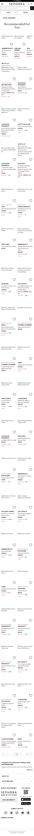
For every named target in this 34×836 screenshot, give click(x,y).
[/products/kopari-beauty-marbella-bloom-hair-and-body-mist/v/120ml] (8, 615)
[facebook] (6, 814)
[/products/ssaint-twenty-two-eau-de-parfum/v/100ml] (25, 353)
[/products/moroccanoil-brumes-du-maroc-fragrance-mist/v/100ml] (8, 389)
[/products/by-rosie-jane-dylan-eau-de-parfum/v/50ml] (25, 540)
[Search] (32, 8)
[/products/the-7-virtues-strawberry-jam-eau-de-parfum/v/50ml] (8, 690)
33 (27, 754)
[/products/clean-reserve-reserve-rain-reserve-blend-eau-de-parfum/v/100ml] (25, 389)
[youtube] (23, 814)
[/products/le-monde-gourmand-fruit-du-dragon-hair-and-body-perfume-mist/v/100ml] (8, 353)
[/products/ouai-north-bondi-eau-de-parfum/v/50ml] (8, 195)
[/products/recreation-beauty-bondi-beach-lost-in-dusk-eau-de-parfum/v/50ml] (25, 195)
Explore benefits (8, 800)
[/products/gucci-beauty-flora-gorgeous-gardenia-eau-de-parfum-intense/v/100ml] (25, 652)
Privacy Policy (20, 832)
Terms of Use (13, 832)
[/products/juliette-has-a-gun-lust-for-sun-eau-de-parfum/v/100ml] (25, 115)
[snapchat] (28, 814)
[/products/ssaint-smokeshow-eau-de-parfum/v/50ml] (8, 577)
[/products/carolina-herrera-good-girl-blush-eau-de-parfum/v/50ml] (20, 41)
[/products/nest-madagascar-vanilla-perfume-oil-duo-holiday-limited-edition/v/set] (8, 74)
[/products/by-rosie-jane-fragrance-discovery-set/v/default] (8, 464)
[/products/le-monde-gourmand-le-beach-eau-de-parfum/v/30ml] (25, 314)
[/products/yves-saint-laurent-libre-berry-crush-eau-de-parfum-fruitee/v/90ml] (8, 502)
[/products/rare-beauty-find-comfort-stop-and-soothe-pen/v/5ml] (25, 615)
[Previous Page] (3, 754)
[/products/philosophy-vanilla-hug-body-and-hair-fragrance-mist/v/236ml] (25, 427)
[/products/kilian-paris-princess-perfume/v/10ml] (25, 577)
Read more (30, 769)
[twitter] (11, 814)
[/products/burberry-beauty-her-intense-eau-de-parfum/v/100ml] (7, 41)
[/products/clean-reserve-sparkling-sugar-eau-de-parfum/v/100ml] (25, 690)
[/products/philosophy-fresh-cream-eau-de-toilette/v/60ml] (8, 235)
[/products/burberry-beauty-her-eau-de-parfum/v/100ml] (8, 540)
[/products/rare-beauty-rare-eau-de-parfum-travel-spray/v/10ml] (8, 652)
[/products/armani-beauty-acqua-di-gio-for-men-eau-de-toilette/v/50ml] (25, 464)
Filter (25, 12)
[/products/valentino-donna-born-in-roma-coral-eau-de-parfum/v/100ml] (8, 274)
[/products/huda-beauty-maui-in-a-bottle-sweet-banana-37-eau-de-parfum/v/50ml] (8, 314)
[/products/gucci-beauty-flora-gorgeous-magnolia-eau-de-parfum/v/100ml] (25, 502)
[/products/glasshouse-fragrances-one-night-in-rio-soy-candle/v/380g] (8, 427)
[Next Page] (31, 754)
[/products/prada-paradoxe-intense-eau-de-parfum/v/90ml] (25, 730)
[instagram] (17, 814)
